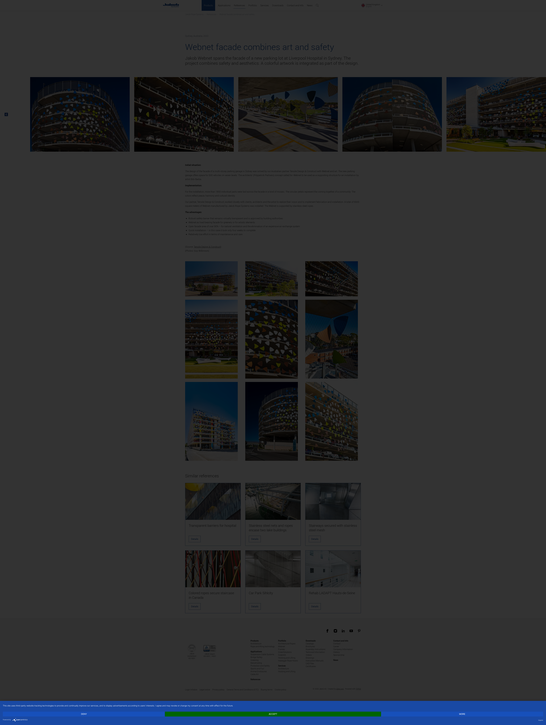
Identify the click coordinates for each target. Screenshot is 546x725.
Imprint (540, 720)
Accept (273, 714)
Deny (84, 714)
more (462, 714)
